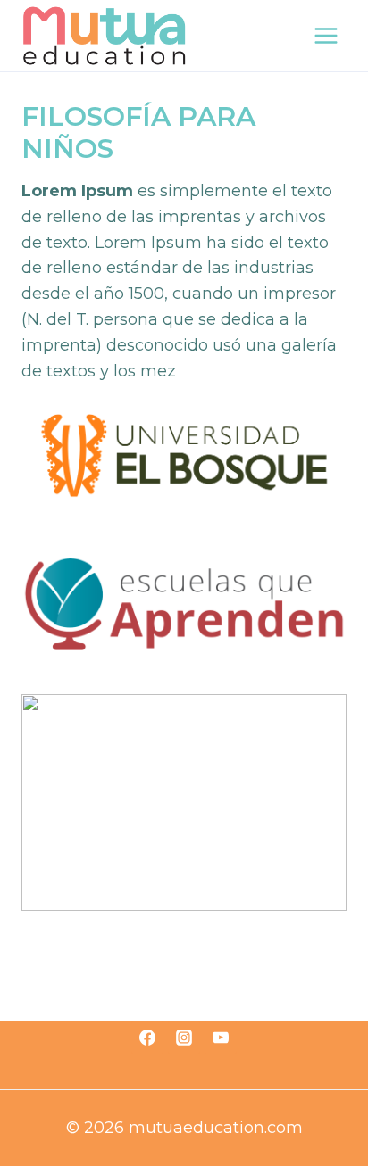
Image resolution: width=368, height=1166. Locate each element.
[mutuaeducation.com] (104, 36)
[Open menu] (326, 35)
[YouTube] (221, 1037)
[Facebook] (147, 1037)
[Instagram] (184, 1037)
